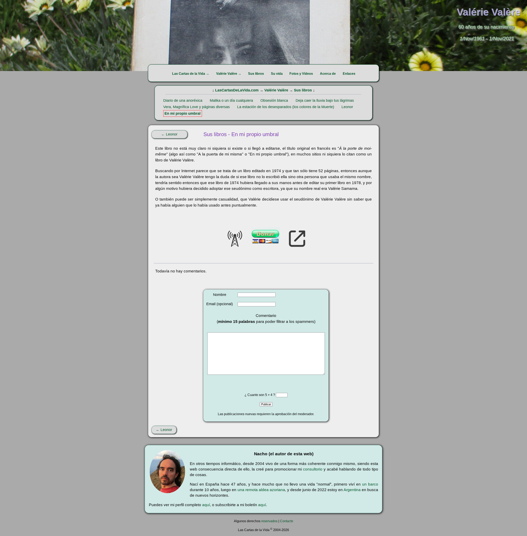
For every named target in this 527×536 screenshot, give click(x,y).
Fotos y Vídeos (301, 73)
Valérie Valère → (228, 73)
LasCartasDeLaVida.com (237, 90)
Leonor (347, 107)
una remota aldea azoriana (261, 490)
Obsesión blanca (274, 100)
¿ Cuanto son (255, 395)
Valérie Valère (276, 90)
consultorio (312, 469)
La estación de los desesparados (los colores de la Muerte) (285, 107)
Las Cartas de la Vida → (190, 73)
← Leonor (169, 134)
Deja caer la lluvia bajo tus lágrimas (325, 100)
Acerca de (328, 73)
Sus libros (256, 73)
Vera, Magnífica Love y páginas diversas (196, 107)
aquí (206, 505)
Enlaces (349, 73)
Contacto (286, 521)
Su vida (277, 73)
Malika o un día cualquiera (231, 100)
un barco (370, 484)
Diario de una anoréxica (182, 100)
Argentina (352, 490)
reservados (269, 521)
